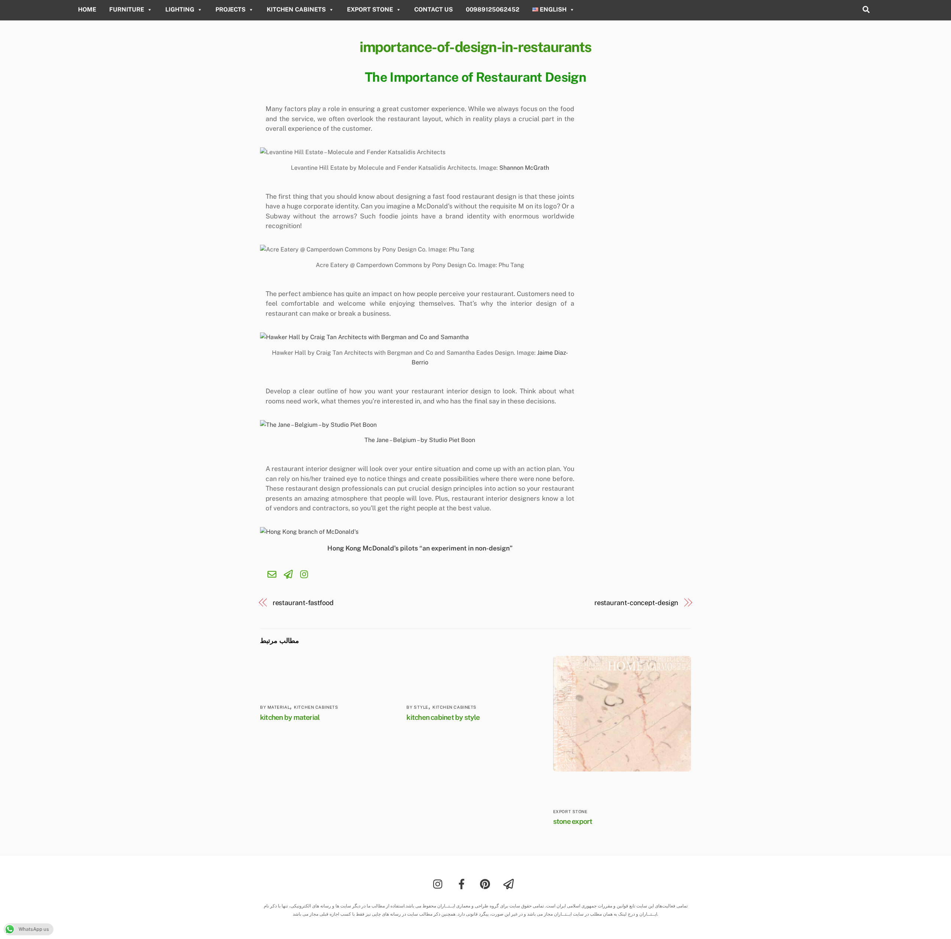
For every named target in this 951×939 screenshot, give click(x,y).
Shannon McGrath (524, 167)
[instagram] (439, 883)
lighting (179, 9)
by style (417, 707)
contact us (433, 9)
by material (275, 707)
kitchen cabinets (296, 9)
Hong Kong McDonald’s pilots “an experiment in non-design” (420, 548)
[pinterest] (486, 883)
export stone (370, 9)
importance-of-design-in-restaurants (475, 47)
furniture (126, 9)
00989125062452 (492, 9)
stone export (573, 821)
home (87, 9)
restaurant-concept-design (636, 603)
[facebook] (463, 883)
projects (230, 9)
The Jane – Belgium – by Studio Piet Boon (419, 439)
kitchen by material (289, 717)
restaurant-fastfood (303, 603)
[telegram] (510, 883)
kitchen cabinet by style (443, 717)
